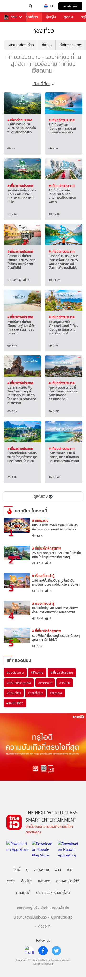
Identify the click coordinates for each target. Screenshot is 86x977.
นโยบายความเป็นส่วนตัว (30, 917)
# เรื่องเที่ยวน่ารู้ (43, 576)
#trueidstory (15, 672)
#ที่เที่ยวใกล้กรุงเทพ (18, 682)
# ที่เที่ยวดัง (40, 520)
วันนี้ (17, 869)
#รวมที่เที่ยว (35, 692)
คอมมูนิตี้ (23, 892)
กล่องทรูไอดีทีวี (67, 881)
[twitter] (56, 950)
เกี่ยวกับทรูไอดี (27, 908)
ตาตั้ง (11, 881)
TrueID (13, 6)
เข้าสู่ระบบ (70, 6)
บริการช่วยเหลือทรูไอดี (53, 892)
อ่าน (14, 17)
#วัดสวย (64, 682)
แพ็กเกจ (44, 881)
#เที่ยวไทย (37, 672)
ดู (27, 869)
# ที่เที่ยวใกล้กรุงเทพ (46, 548)
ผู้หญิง (51, 17)
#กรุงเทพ (56, 692)
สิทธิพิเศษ (41, 869)
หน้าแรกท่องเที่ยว (21, 45)
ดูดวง (68, 17)
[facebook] (43, 950)
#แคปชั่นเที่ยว (14, 703)
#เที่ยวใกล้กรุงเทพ (61, 672)
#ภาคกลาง (45, 682)
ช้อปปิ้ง (26, 881)
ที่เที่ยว (47, 45)
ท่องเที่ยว (30, 17)
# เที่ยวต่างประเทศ (19, 120)
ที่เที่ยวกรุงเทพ (70, 45)
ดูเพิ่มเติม (41, 496)
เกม (70, 869)
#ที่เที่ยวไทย (13, 692)
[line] (29, 950)
